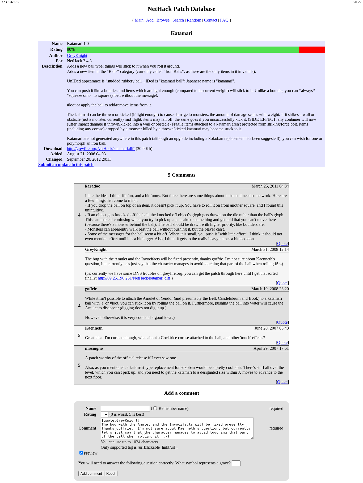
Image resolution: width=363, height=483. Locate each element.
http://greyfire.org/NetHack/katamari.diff (101, 148)
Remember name (172, 408)
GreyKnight (77, 55)
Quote (282, 243)
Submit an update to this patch (66, 164)
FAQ (224, 20)
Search (178, 20)
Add (150, 20)
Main (139, 20)
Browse (163, 20)
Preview (91, 453)
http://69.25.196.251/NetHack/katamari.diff (134, 278)
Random (194, 20)
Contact (210, 20)
